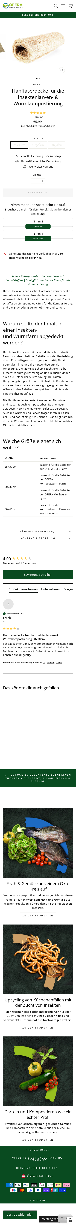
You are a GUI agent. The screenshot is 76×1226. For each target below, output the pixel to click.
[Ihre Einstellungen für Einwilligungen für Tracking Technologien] (70, 1220)
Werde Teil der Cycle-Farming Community (37, 1159)
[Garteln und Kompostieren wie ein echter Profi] (38, 1071)
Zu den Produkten (38, 915)
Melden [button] (50, 662)
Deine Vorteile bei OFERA (37, 1168)
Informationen (37, 1149)
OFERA (38, 84)
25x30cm (19, 145)
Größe (38, 138)
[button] (38, 115)
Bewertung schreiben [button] (38, 575)
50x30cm (38, 145)
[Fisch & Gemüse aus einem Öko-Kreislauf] (38, 843)
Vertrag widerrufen (20, 1214)
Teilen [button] (59, 662)
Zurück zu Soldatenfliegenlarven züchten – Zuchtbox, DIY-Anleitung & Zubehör (38, 778)
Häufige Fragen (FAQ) (38, 531)
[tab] (23, 590)
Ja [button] (44, 662)
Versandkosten (47, 125)
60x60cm (57, 145)
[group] (38, 558)
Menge (38, 175)
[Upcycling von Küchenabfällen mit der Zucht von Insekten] (38, 959)
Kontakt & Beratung (38, 538)
